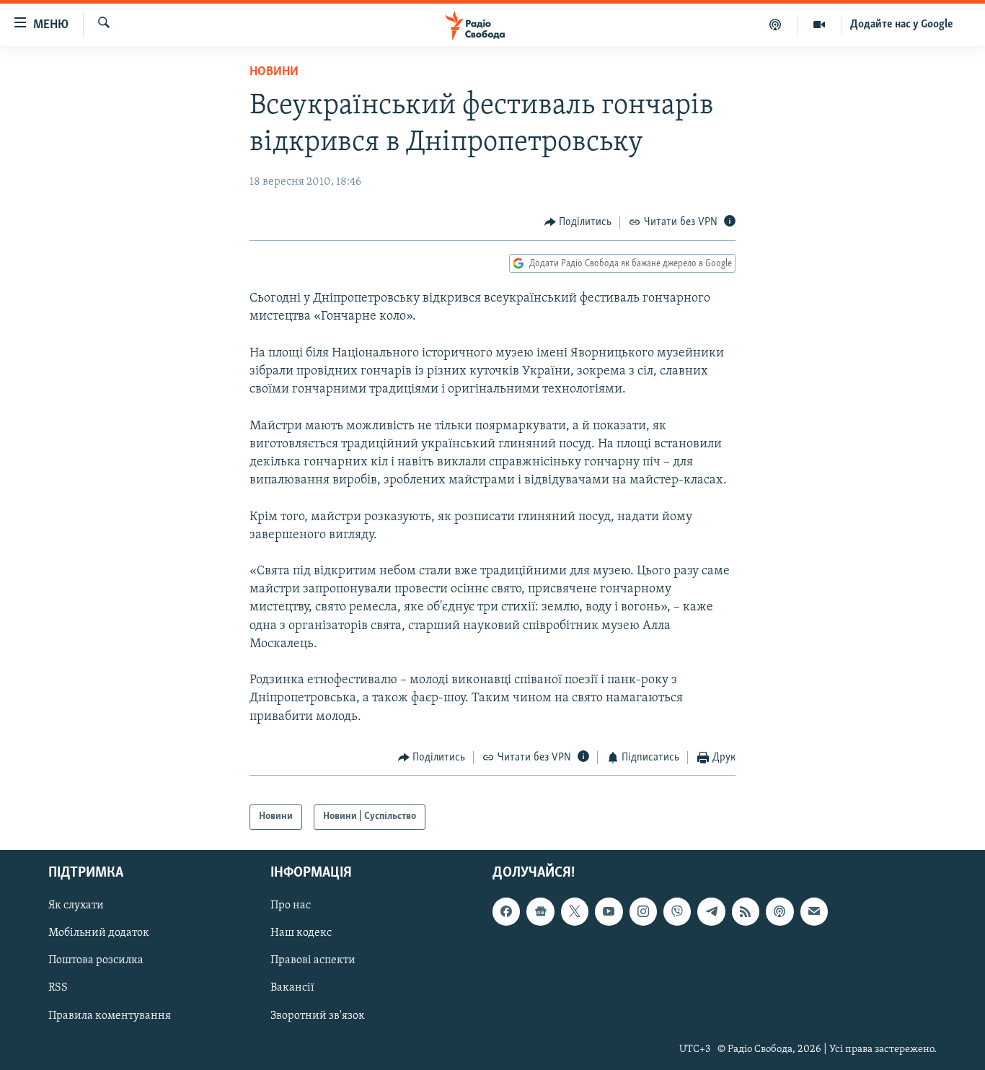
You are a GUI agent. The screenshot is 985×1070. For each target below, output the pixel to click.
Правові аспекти (312, 960)
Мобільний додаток (98, 933)
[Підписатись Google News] (540, 911)
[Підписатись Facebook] (506, 911)
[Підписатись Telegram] (711, 911)
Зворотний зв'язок (317, 1015)
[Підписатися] (814, 911)
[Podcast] (779, 911)
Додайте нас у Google (901, 24)
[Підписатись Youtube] (608, 911)
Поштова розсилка (95, 960)
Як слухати (76, 905)
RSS (58, 988)
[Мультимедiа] (820, 24)
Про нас (290, 905)
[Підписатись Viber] (677, 911)
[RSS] (745, 911)
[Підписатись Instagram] (643, 911)
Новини (274, 72)
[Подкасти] (776, 24)
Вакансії (292, 988)
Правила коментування (109, 1015)
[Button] (578, 222)
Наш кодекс (301, 933)
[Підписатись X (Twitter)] (574, 911)
